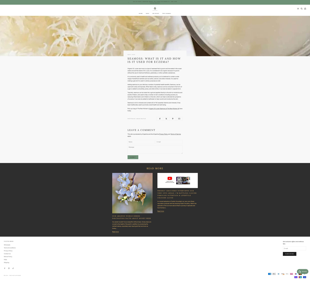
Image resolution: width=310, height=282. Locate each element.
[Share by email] (179, 118)
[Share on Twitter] (166, 118)
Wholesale (7, 245)
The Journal (166, 13)
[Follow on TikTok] (13, 268)
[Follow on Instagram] (9, 268)
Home (141, 13)
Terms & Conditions (10, 248)
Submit (133, 157)
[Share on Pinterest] (173, 118)
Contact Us (7, 253)
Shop (147, 13)
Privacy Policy (163, 134)
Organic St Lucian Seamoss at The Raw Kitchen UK (164, 108)
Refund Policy (8, 256)
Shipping (6, 262)
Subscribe (289, 254)
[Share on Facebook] (160, 118)
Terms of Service (176, 134)
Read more (115, 232)
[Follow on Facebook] (4, 268)
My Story (156, 13)
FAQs (5, 259)
